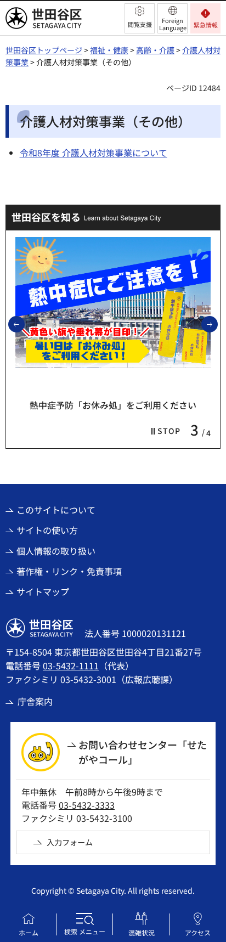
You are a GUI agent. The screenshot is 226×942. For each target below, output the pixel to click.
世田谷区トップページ (43, 49)
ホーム (28, 932)
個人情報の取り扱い (55, 551)
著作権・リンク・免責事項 (69, 571)
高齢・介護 (155, 49)
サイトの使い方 (47, 530)
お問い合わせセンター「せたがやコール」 (142, 751)
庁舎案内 (35, 701)
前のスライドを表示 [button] (24, 323)
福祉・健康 (109, 49)
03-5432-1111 (71, 665)
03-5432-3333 (87, 804)
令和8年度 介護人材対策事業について (93, 152)
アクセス (198, 932)
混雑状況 (141, 932)
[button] (140, 18)
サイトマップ (42, 591)
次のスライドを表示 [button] (217, 323)
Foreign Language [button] (173, 24)
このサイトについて (55, 510)
